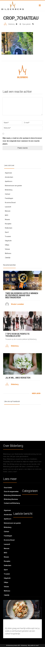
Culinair (7, 194)
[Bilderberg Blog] (22, 5)
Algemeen (8, 173)
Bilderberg (11, 24)
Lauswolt (8, 207)
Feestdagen (9, 198)
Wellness (8, 253)
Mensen (7, 211)
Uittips (7, 245)
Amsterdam (9, 177)
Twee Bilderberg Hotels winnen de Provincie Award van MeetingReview (21, 295)
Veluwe (7, 249)
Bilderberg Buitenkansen (12, 495)
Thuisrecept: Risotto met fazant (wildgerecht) (21, 623)
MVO (6, 215)
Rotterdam (8, 228)
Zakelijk (7, 257)
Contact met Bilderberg (12, 503)
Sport (7, 232)
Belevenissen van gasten (13, 185)
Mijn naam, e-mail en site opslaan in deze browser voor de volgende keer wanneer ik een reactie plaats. (22, 141)
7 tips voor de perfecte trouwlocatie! (17, 335)
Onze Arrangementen (11, 491)
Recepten (8, 224)
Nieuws (7, 219)
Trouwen (8, 236)
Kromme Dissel (10, 202)
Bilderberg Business (11, 499)
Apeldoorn (8, 181)
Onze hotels (8, 487)
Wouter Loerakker (17, 304)
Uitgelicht (8, 241)
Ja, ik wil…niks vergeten (17, 377)
